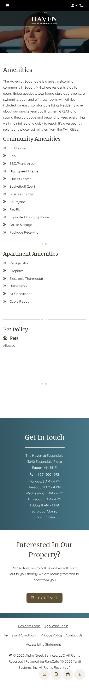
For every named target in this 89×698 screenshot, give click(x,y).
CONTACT (47, 598)
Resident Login (29, 626)
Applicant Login (56, 626)
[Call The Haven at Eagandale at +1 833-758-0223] (81, 6)
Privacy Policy (51, 635)
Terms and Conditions (20, 635)
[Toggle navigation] (7, 6)
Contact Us (74, 635)
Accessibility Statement (43, 644)
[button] (74, 6)
